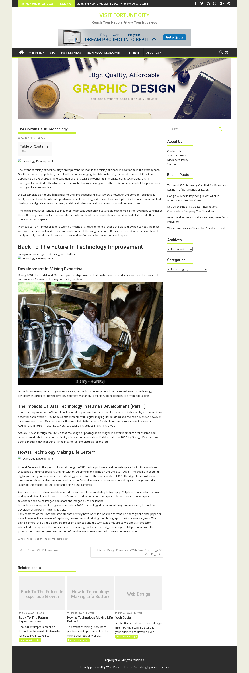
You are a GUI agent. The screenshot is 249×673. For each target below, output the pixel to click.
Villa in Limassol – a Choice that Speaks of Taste (197, 228)
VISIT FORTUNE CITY (124, 15)
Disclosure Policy (177, 160)
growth (51, 538)
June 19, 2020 (76, 612)
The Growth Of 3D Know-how (40, 550)
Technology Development (105, 52)
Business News (71, 52)
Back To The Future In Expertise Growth (42, 594)
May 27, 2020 (125, 612)
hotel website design (31, 538)
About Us (152, 52)
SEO (52, 52)
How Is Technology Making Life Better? (90, 594)
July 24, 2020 (27, 612)
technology (62, 538)
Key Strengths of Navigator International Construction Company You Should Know (130, 3)
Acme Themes (160, 667)
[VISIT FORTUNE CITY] (21, 52)
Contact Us (174, 151)
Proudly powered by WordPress (100, 667)
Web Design (36, 52)
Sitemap (172, 164)
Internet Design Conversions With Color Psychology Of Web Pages (129, 552)
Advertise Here (177, 155)
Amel (43, 138)
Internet (135, 52)
